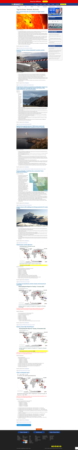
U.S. (25, 6)
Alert (19, 281)
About (49, 4)
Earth (19, 48)
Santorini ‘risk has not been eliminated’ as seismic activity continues (30, 50)
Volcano (26, 242)
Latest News (52, 46)
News (45, 4)
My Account (39, 432)
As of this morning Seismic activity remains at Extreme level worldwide (31, 284)
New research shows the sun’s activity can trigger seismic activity (30, 12)
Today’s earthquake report (22, 372)
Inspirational (59, 6)
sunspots (31, 48)
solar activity (26, 48)
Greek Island (22, 124)
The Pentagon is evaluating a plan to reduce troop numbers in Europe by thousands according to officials (55, 39)
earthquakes (20, 324)
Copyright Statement (23, 448)
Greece (20, 124)
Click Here (45, 1)
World (32, 6)
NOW (19, 6)
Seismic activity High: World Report (25, 326)
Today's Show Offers (54, 432)
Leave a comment (27, 281)
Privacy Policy (27, 448)
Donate (57, 4)
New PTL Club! (63, 4)
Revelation (45, 6)
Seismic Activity (22, 48)
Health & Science (52, 6)
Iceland (20, 242)
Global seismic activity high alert (24, 244)
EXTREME (23, 324)
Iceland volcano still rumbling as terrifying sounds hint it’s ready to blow (32, 207)
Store (41, 4)
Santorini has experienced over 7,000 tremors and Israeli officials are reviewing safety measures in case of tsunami (30, 126)
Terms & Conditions (19, 448)
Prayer (53, 4)
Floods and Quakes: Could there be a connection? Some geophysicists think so (29, 171)
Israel (38, 6)
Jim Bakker (17, 4)
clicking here (27, 46)
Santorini (25, 124)
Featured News (53, 32)
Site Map (30, 448)
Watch (37, 4)
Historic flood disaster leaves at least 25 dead (55, 43)
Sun (29, 48)
